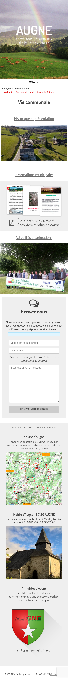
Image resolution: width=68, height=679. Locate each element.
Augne (34, 30)
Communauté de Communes (34, 40)
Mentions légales (22, 427)
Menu (35, 82)
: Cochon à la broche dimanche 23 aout (29, 92)
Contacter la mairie (45, 427)
